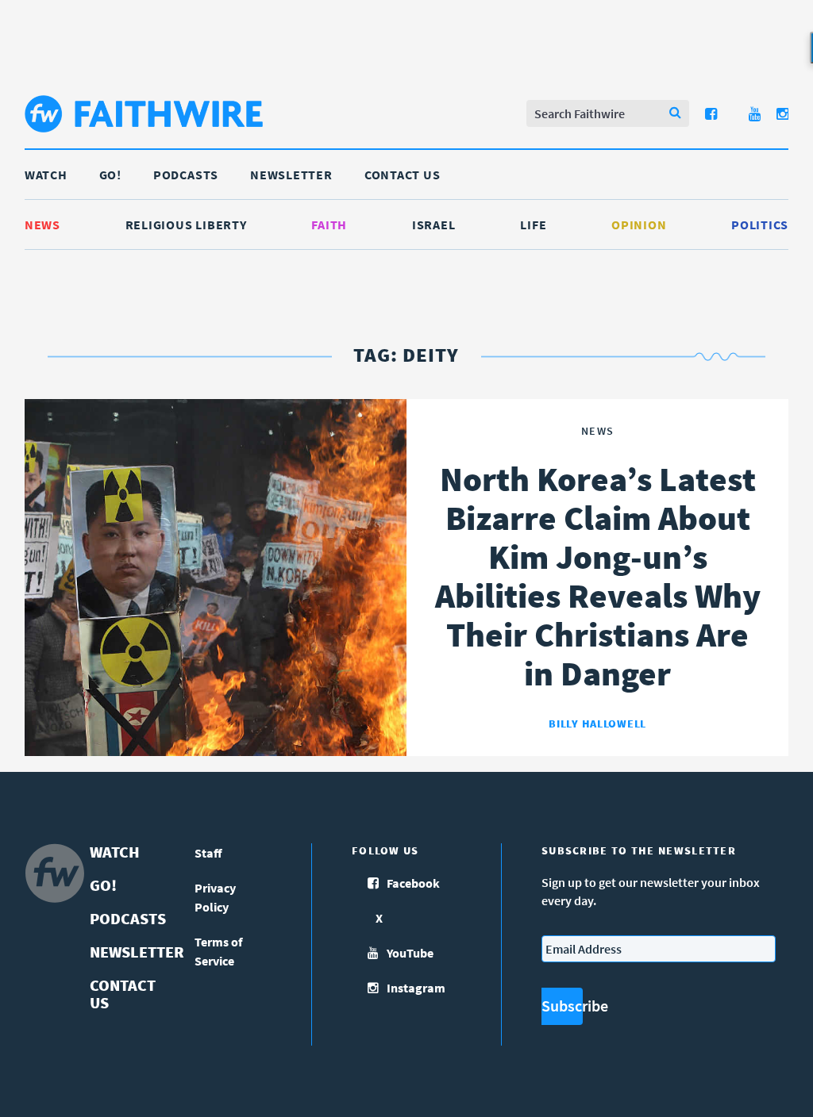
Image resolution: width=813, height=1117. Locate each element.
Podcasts (185, 174)
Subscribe (562, 1005)
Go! (110, 174)
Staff (208, 853)
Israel (434, 224)
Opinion (638, 224)
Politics (759, 224)
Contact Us (402, 174)
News (42, 224)
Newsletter (291, 174)
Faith (329, 224)
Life (533, 224)
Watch (46, 174)
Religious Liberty (186, 224)
